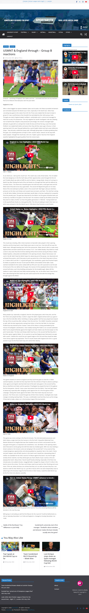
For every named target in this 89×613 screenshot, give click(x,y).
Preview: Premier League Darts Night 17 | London (37, 2)
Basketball (52, 32)
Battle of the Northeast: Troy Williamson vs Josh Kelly (13, 526)
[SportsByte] (3, 34)
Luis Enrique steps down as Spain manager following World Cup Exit (50, 558)
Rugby (34, 32)
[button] (28, 32)
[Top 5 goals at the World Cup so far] (10, 543)
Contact (10, 36)
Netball (43, 32)
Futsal (61, 32)
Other (68, 32)
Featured (6, 46)
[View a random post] (85, 34)
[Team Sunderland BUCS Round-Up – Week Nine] (30, 543)
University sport (12, 32)
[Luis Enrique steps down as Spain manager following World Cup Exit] (51, 543)
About (56, 585)
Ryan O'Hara (19, 58)
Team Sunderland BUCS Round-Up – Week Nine (30, 556)
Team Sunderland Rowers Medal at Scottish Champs (16, 585)
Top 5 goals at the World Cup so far (10, 556)
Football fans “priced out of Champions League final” (17, 591)
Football (24, 32)
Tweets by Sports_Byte (75, 104)
